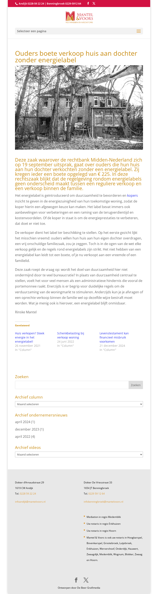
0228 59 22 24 (28, 493)
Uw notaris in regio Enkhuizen (104, 523)
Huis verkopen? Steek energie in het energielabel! (29, 337)
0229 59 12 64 (96, 493)
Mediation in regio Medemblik (104, 517)
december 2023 (27, 429)
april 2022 (22, 436)
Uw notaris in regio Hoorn (101, 530)
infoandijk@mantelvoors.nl (30, 501)
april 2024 (22, 422)
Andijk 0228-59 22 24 (31, 3)
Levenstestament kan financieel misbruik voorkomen (114, 337)
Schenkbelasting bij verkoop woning (70, 335)
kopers (132, 195)
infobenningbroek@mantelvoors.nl (103, 501)
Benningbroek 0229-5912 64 (64, 3)
